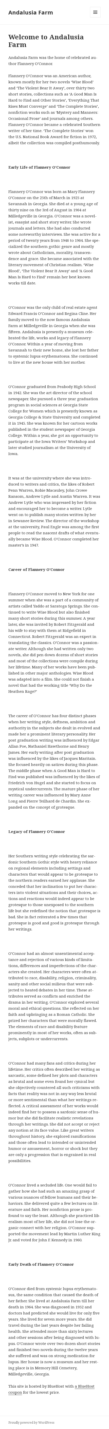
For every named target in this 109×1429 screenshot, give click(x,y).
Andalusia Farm (30, 12)
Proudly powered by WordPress (31, 1422)
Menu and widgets (95, 17)
